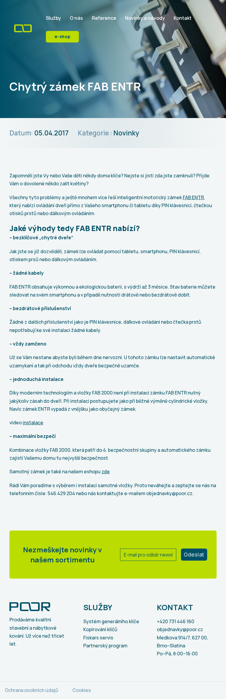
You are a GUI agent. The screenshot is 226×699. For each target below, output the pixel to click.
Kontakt (183, 18)
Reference (104, 18)
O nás (76, 18)
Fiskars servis (98, 637)
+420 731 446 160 (175, 621)
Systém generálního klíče (111, 621)
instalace (33, 422)
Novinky (126, 132)
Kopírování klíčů (100, 629)
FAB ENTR (193, 197)
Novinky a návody (145, 18)
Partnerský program (105, 645)
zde (106, 471)
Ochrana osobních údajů (31, 690)
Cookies (81, 690)
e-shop (62, 36)
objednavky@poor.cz (180, 629)
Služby (53, 18)
